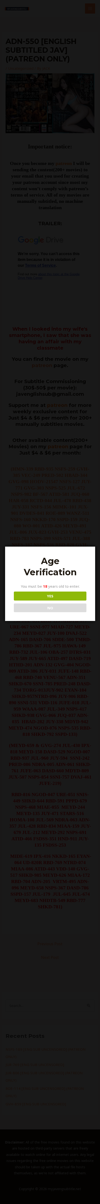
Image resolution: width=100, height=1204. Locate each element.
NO (50, 607)
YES (50, 595)
